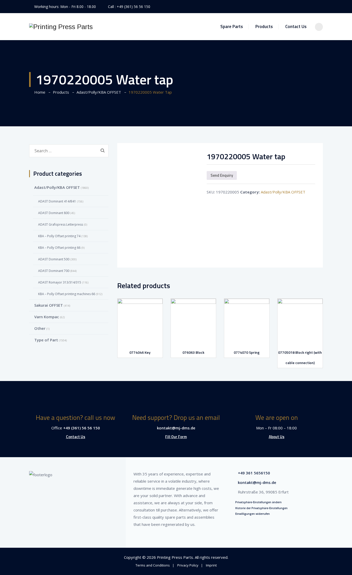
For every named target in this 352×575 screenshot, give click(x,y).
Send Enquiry (222, 175)
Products (264, 26)
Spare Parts (231, 26)
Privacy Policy (187, 565)
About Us (276, 437)
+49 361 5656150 (254, 472)
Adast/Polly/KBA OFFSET (283, 191)
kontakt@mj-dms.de (176, 427)
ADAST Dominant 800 (53, 213)
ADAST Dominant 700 (53, 271)
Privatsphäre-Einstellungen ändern (258, 502)
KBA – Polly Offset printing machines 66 (66, 294)
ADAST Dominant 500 (53, 259)
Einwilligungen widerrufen (252, 514)
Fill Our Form (176, 437)
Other (39, 328)
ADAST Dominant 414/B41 (57, 201)
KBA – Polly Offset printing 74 (59, 236)
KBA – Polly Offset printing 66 (59, 247)
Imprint (211, 565)
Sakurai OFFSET (48, 305)
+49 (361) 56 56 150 (133, 6)
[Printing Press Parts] (61, 26)
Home (38, 92)
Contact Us (296, 26)
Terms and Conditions (153, 565)
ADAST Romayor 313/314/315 (59, 282)
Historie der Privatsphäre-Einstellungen (261, 508)
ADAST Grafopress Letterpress (60, 224)
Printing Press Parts (175, 557)
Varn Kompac (46, 316)
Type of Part (46, 339)
